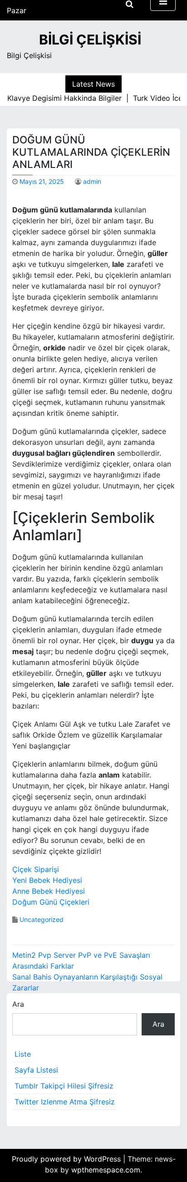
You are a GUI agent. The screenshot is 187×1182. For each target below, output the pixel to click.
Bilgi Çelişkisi (90, 39)
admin (92, 181)
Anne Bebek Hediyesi (48, 891)
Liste (23, 1054)
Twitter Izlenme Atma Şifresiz (65, 1101)
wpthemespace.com (105, 1169)
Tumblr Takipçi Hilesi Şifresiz (64, 1085)
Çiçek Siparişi (35, 869)
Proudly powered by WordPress (67, 1158)
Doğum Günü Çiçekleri (50, 901)
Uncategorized (42, 919)
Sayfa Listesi (36, 1069)
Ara (18, 1004)
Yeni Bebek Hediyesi (47, 880)
